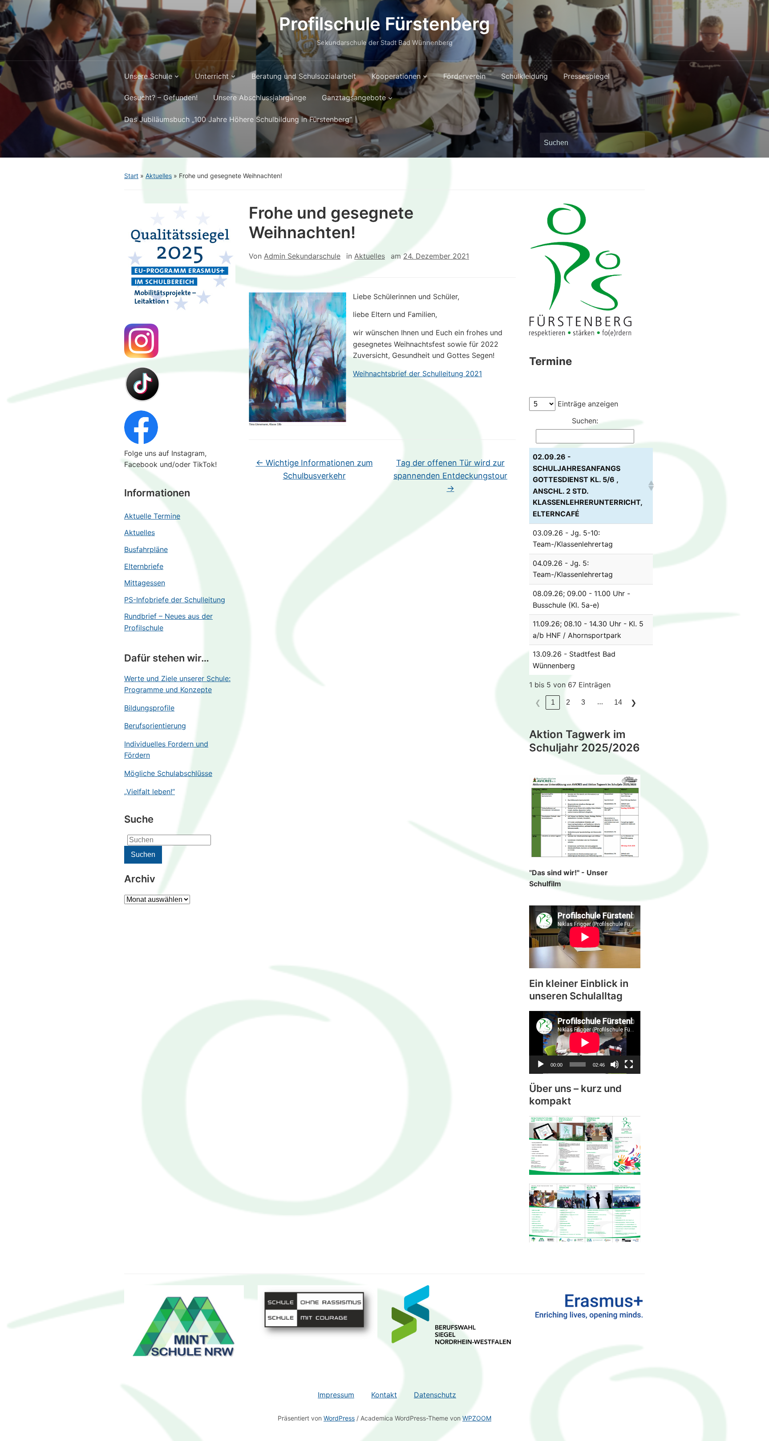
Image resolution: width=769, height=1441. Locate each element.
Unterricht (212, 76)
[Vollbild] (628, 1064)
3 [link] (583, 702)
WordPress (339, 1418)
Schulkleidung (524, 76)
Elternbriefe (143, 566)
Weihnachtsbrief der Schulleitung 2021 (417, 373)
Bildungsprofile (149, 707)
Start (131, 175)
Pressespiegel (586, 76)
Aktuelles (159, 175)
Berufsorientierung (155, 725)
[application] (584, 1042)
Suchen (633, 143)
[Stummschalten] (614, 1064)
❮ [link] (538, 702)
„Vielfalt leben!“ (149, 791)
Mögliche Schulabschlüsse (168, 773)
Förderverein (464, 76)
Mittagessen (144, 582)
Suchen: (585, 420)
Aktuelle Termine (152, 515)
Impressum (336, 1394)
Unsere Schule (148, 76)
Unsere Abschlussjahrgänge (259, 97)
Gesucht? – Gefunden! (161, 97)
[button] (648, 485)
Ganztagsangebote (354, 97)
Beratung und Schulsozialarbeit (303, 76)
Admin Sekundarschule (302, 256)
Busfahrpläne (146, 549)
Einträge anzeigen (588, 403)
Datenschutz (435, 1394)
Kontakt (384, 1394)
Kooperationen (396, 76)
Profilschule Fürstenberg (384, 24)
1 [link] (553, 702)
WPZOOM (476, 1418)
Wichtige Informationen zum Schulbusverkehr (314, 469)
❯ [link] (633, 702)
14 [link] (618, 702)
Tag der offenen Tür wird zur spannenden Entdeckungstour (450, 475)
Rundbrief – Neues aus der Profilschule (168, 622)
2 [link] (568, 702)
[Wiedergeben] (540, 1064)
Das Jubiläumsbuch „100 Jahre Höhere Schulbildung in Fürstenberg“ (238, 119)
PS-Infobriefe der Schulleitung (174, 599)
